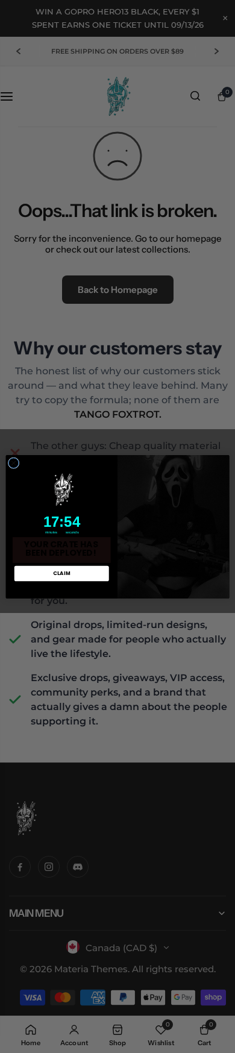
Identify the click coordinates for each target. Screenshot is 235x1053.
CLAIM (61, 573)
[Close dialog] (13, 462)
